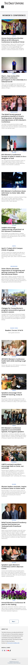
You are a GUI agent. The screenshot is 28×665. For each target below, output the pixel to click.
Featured (14, 152)
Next (13, 621)
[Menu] (2, 7)
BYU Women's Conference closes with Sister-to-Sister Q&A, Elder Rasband (13, 193)
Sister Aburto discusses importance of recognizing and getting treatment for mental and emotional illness (13, 271)
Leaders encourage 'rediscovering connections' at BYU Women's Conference (12, 229)
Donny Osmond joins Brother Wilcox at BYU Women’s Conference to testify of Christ (12, 40)
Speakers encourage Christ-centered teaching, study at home (11, 395)
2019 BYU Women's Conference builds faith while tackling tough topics (13, 361)
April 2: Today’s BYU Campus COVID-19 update (12, 249)
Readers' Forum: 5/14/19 (14, 330)
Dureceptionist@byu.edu (13, 643)
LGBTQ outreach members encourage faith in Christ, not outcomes (12, 466)
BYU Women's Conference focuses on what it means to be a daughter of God (13, 156)
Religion (14, 305)
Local (14, 600)
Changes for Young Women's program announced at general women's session (13, 310)
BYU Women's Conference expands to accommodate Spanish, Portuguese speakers (12, 430)
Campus (14, 35)
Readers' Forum (14, 328)
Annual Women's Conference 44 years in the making (13, 603)
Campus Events (14, 112)
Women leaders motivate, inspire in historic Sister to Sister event (13, 487)
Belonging (14, 462)
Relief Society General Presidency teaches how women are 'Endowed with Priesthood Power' (13, 525)
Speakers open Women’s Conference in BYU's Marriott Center (12, 567)
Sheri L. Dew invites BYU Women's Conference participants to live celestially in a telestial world (14, 79)
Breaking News (14, 266)
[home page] (14, 3)
